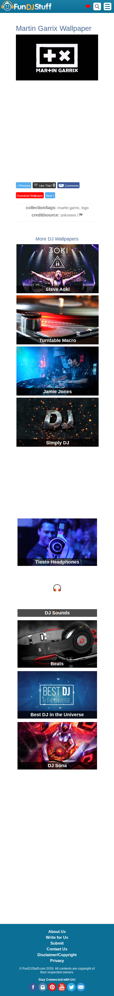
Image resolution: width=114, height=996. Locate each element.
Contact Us (57, 949)
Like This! (45, 185)
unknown (68, 215)
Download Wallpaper (30, 195)
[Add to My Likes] (35, 185)
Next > (50, 195)
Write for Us (57, 937)
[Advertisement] (57, 129)
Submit (57, 943)
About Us (57, 931)
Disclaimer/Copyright (57, 954)
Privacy (57, 960)
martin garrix (68, 207)
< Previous (23, 185)
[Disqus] (57, 844)
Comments (72, 185)
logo (85, 207)
